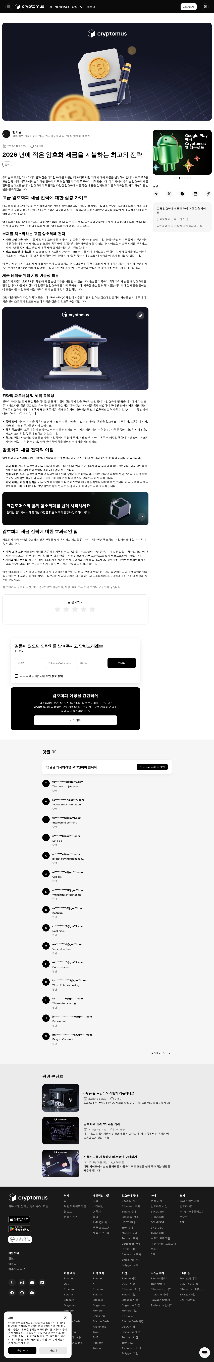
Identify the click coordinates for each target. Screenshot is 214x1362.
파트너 (53, 1350)
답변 (54, 790)
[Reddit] (22, 1292)
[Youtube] (32, 1282)
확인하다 (22, 1350)
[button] (75, 348)
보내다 (122, 663)
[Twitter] (12, 1282)
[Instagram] (22, 1282)
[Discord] (32, 1292)
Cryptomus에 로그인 (152, 767)
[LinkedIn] (42, 1282)
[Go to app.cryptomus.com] (29, 6)
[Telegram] (12, 1292)
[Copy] (208, 194)
